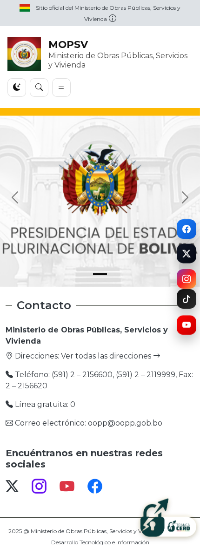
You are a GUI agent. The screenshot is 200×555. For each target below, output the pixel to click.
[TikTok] (186, 299)
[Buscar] (39, 87)
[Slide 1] (100, 274)
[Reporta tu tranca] (168, 517)
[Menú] (61, 87)
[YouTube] (186, 326)
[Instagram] (186, 278)
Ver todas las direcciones (107, 356)
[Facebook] (186, 228)
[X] (186, 254)
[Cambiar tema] (16, 87)
